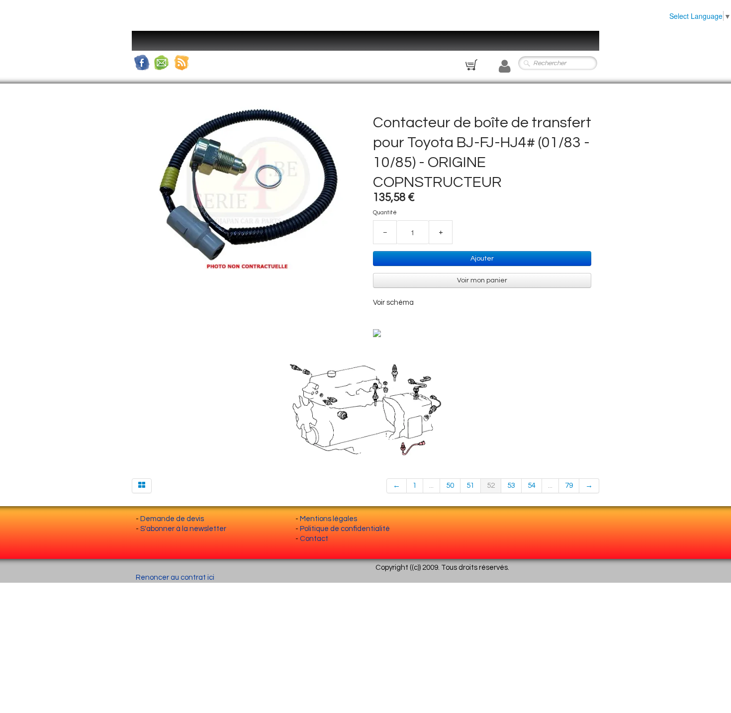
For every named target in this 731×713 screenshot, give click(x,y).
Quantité (385, 212)
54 (532, 485)
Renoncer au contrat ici (175, 577)
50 (450, 485)
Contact (314, 538)
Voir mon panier (482, 280)
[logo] (149, 47)
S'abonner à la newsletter (183, 529)
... (431, 485)
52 (491, 485)
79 (569, 485)
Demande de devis (172, 519)
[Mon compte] (504, 67)
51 (470, 485)
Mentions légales (328, 519)
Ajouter (482, 258)
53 (511, 485)
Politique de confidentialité (345, 529)
